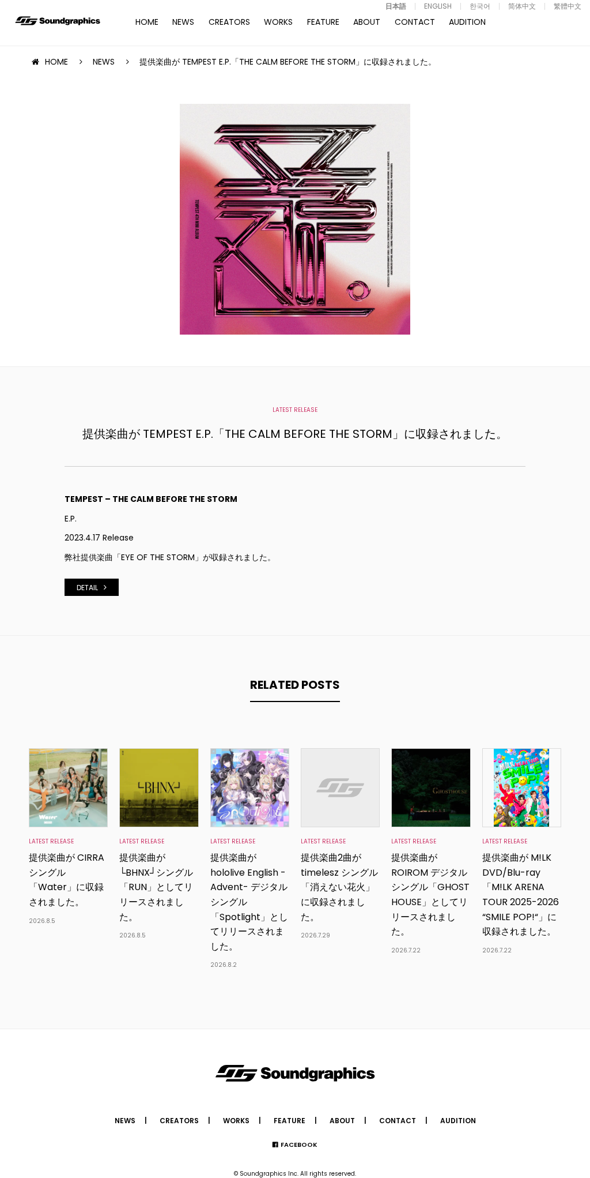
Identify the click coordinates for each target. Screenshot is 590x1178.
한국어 (480, 6)
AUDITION (467, 22)
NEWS (183, 22)
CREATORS (229, 22)
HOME (146, 22)
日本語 (395, 6)
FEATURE (323, 22)
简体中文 (522, 6)
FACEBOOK (299, 1144)
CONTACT (415, 22)
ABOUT (366, 22)
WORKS (278, 22)
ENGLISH (438, 6)
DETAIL (87, 587)
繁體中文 (567, 6)
